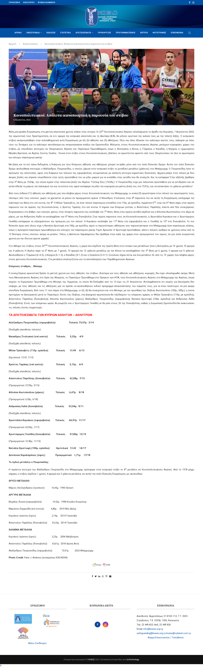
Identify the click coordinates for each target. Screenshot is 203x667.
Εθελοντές (29, 2)
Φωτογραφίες (159, 33)
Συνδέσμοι (14, 2)
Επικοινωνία (177, 33)
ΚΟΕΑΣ (91, 659)
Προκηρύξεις (104, 33)
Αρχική (18, 33)
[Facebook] (189, 2)
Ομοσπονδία (33, 33)
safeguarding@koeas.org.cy (151, 633)
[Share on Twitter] (96, 576)
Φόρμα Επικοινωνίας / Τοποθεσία (165, 637)
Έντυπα (144, 33)
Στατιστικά (65, 33)
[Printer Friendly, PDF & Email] (101, 564)
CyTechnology (133, 659)
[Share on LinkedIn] (99, 576)
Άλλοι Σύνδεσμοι (37, 643)
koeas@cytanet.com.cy (178, 633)
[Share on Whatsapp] (103, 576)
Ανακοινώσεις (30, 44)
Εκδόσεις (51, 33)
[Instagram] (193, 2)
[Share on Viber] (106, 576)
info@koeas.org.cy (153, 629)
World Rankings (46, 2)
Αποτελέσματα (83, 33)
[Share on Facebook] (92, 576)
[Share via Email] (110, 576)
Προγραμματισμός (125, 33)
